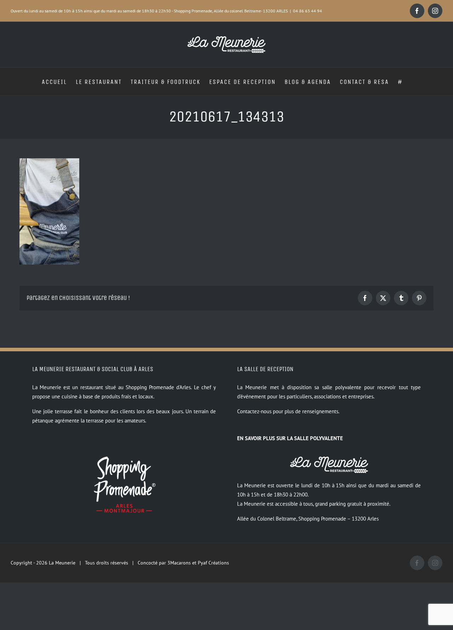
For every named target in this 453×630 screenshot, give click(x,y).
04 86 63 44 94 (307, 10)
